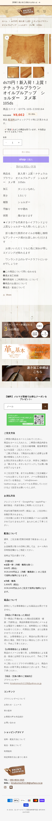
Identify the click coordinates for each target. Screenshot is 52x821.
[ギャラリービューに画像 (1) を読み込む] (13, 72)
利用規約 (8, 751)
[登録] (45, 406)
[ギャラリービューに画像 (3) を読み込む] (38, 72)
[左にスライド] (4, 73)
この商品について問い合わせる (20, 271)
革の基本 (8, 710)
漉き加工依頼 (11, 275)
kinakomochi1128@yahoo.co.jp (26, 683)
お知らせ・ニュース (12, 704)
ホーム (4, 21)
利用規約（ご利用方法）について (21, 279)
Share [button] (9, 295)
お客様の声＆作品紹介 (13, 716)
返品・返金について (15, 287)
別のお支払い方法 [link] (26, 166)
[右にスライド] (48, 73)
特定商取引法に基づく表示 (15, 757)
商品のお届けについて (16, 283)
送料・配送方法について (14, 739)
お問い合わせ (10, 722)
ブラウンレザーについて (14, 698)
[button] (7, 11)
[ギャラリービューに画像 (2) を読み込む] (26, 72)
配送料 (11, 119)
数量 (5, 137)
